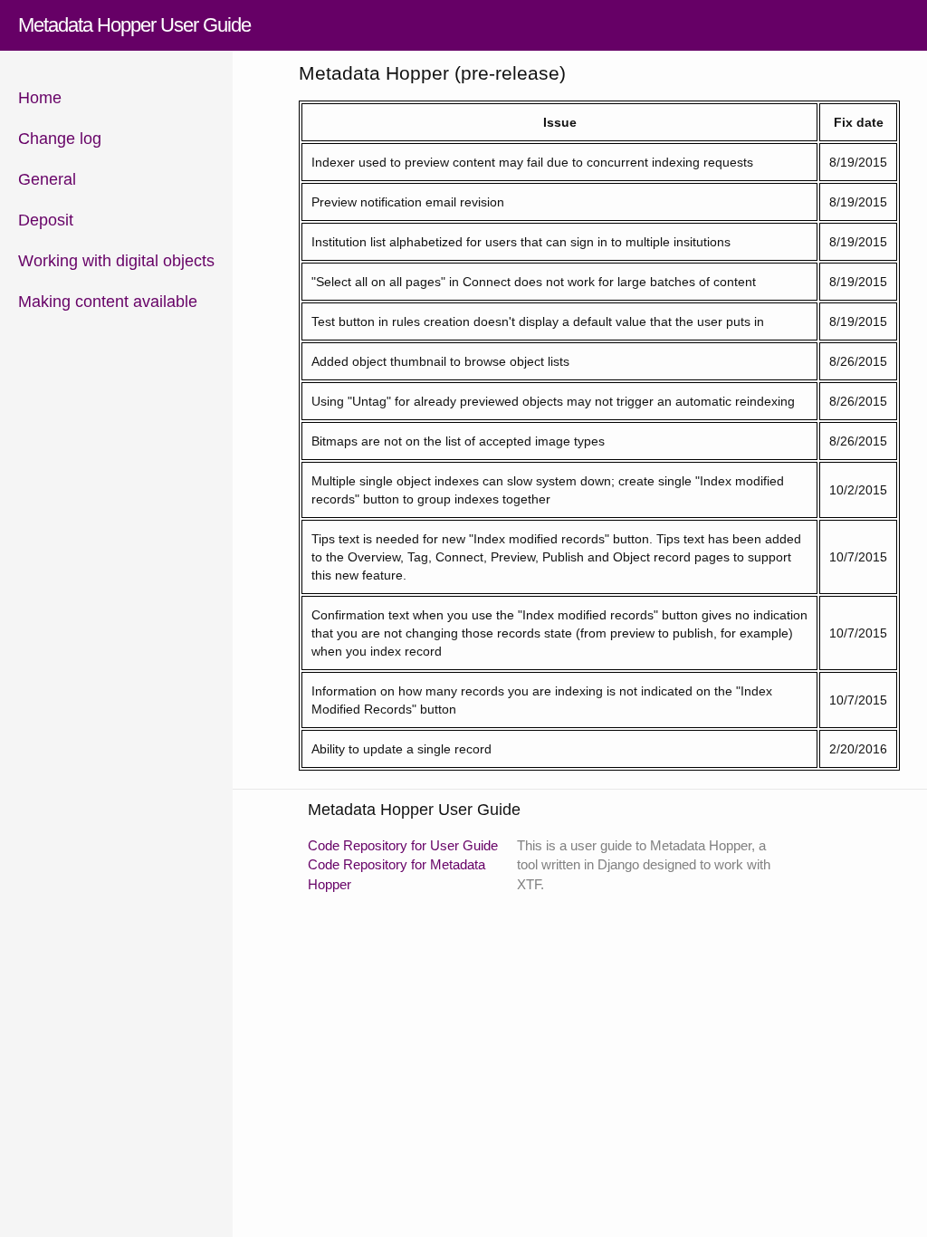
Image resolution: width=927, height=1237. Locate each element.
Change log (59, 138)
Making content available (107, 301)
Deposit (45, 220)
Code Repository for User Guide (403, 845)
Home (40, 98)
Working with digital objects (116, 261)
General (47, 179)
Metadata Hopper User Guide (134, 25)
